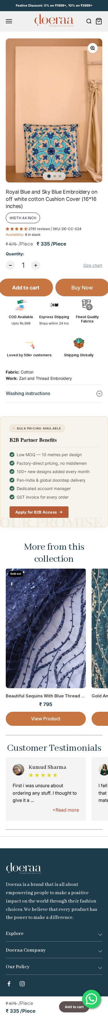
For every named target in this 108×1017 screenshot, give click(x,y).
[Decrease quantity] (10, 265)
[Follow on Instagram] (22, 984)
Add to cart (74, 1007)
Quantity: (15, 253)
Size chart (92, 265)
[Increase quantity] (35, 265)
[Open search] (89, 21)
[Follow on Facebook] (9, 984)
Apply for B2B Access (36, 512)
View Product (45, 719)
